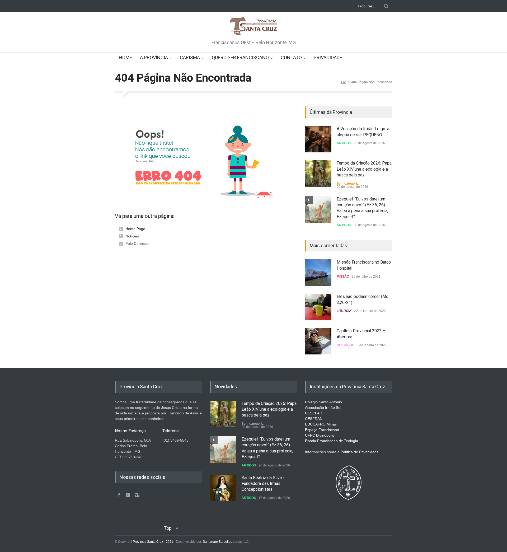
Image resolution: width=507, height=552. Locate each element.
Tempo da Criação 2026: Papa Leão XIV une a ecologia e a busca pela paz (364, 169)
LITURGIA (344, 311)
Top (168, 528)
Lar (343, 82)
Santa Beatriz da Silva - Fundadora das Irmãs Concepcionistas (263, 483)
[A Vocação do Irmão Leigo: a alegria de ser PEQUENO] (318, 139)
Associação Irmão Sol (323, 407)
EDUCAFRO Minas (321, 424)
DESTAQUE (345, 345)
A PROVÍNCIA (154, 57)
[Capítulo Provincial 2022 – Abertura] (318, 341)
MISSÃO (343, 276)
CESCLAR (313, 413)
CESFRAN (313, 419)
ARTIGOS (344, 143)
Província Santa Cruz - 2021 (153, 542)
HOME (125, 57)
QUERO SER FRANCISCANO (240, 57)
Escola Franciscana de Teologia (331, 441)
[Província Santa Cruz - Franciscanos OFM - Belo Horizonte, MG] (253, 26)
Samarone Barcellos (217, 542)
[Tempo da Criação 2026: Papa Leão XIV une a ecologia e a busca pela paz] (318, 173)
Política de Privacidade (360, 452)
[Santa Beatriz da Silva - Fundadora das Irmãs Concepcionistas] (223, 488)
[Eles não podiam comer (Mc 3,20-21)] (318, 307)
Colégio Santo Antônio (323, 402)
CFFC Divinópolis (319, 435)
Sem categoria (348, 183)
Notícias (132, 236)
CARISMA (190, 57)
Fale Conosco (137, 243)
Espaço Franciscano (322, 430)
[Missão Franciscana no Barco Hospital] (318, 272)
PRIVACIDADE (328, 57)
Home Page (135, 229)
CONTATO (291, 57)
